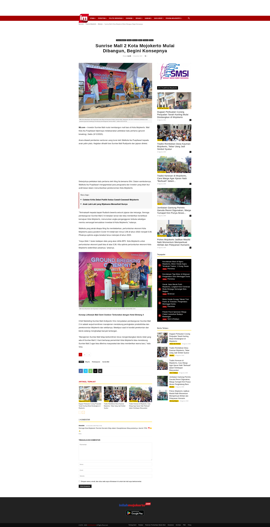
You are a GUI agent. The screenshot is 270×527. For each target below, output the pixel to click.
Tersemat (145, 40)
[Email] (95, 371)
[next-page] (83, 412)
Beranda (81, 24)
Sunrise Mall (105, 362)
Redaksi (140, 525)
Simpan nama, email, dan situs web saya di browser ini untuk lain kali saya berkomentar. (111, 481)
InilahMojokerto (91, 525)
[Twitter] (86, 371)
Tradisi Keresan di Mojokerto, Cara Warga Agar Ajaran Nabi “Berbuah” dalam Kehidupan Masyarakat (139, 406)
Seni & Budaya (133, 401)
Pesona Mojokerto (173, 18)
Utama (92, 18)
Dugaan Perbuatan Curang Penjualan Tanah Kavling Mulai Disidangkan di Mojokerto (90, 406)
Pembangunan (96, 362)
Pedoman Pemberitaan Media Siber (155, 525)
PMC (184, 525)
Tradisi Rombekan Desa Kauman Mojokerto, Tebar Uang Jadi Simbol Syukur (114, 406)
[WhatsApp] (90, 371)
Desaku (138, 18)
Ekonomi (129, 18)
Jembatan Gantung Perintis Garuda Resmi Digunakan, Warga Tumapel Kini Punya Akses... (174, 210)
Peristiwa (102, 18)
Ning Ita (87, 362)
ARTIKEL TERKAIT (87, 382)
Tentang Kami (132, 525)
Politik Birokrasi (115, 18)
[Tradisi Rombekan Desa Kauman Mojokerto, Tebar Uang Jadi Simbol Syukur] (115, 394)
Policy (189, 525)
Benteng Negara (162, 236)
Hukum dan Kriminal (84, 401)
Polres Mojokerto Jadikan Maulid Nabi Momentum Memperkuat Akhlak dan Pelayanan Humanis (173, 242)
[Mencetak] (100, 371)
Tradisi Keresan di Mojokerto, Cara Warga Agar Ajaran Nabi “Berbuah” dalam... (172, 178)
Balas (80, 433)
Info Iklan (178, 525)
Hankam (148, 18)
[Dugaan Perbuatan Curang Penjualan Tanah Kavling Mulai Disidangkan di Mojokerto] (90, 394)
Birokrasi (171, 294)
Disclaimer (171, 525)
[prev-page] (80, 412)
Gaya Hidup (158, 18)
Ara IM (129, 56)
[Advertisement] (135, 8)
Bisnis (140, 40)
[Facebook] (81, 371)
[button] (188, 18)
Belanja (100, 24)
